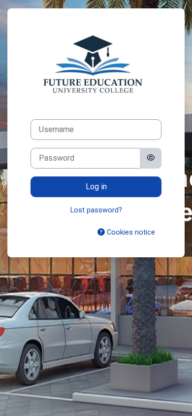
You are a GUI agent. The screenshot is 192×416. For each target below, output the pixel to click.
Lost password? (96, 210)
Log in (96, 186)
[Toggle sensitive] (150, 158)
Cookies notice (130, 232)
